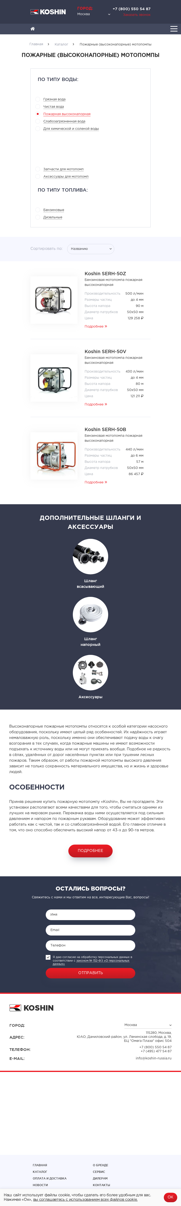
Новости (40, 1185)
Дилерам (100, 1178)
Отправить (90, 973)
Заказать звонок (137, 15)
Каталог (40, 1171)
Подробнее (94, 326)
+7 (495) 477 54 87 (156, 1051)
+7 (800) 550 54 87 (132, 9)
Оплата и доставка (49, 1178)
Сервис (99, 1171)
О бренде (100, 1165)
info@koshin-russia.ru (154, 1058)
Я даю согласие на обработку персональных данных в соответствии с (92, 960)
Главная (40, 1165)
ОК (170, 1197)
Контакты (101, 1185)
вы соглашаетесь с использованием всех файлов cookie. (85, 1200)
